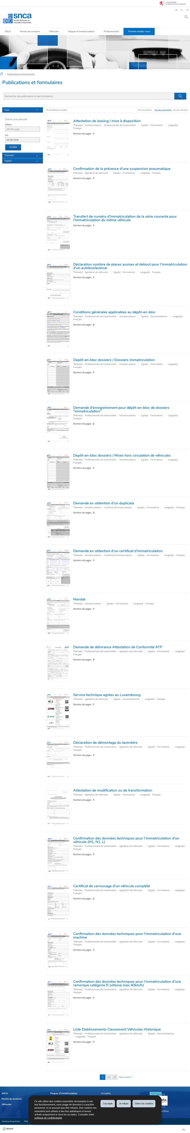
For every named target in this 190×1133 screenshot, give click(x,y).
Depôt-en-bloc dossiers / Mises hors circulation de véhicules (122, 455)
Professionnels (111, 31)
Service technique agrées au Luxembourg (106, 694)
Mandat (79, 599)
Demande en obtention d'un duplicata (103, 503)
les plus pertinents (163, 110)
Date (6, 109)
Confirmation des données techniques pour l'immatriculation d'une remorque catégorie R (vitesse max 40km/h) (127, 983)
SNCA (8, 31)
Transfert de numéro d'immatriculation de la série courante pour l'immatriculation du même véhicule (125, 218)
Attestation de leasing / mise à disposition (107, 121)
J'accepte (108, 1103)
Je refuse (124, 1103)
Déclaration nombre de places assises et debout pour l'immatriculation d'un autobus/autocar (130, 266)
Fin (6, 135)
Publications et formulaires (21, 74)
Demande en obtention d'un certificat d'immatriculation (118, 551)
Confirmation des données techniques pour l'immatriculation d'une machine (127, 935)
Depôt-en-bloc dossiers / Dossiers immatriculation (114, 359)
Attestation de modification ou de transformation (112, 790)
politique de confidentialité (48, 1118)
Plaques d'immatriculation (81, 31)
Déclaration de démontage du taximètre (105, 742)
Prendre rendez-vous (139, 31)
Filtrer (13, 147)
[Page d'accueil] (2, 74)
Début (8, 124)
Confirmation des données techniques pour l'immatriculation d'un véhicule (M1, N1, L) (126, 840)
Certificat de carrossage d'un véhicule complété (111, 886)
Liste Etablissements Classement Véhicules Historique (117, 1029)
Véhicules (54, 31)
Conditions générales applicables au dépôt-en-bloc (114, 312)
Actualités (106, 1093)
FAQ (26, 1121)
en (182, 10)
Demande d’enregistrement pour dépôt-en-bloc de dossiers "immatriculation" (121, 409)
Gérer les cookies (144, 1103)
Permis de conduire (30, 31)
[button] (186, 17)
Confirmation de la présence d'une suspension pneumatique (121, 168)
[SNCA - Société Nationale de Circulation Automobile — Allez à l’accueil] (17, 18)
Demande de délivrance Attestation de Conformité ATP (117, 647)
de (187, 10)
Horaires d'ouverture (11, 1121)
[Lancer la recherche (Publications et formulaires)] (180, 96)
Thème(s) (9, 155)
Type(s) (8, 160)
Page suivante (124, 1077)
